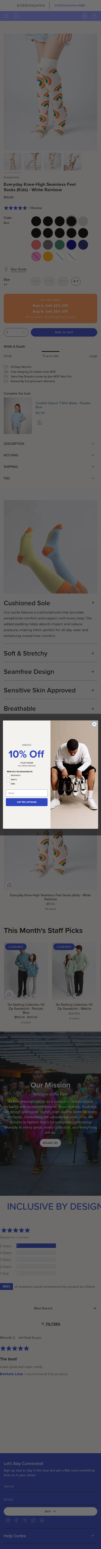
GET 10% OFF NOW (26, 801)
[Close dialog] (94, 724)
